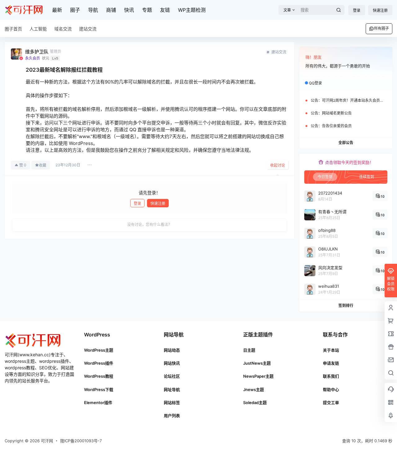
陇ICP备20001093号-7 (81, 440)
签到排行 (345, 305)
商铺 (111, 10)
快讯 (129, 10)
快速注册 (380, 10)
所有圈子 (381, 28)
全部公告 (345, 142)
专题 (147, 10)
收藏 (42, 165)
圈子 (75, 10)
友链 (165, 10)
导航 (93, 10)
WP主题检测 (192, 10)
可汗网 (46, 440)
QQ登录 (315, 83)
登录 (356, 10)
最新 (57, 10)
